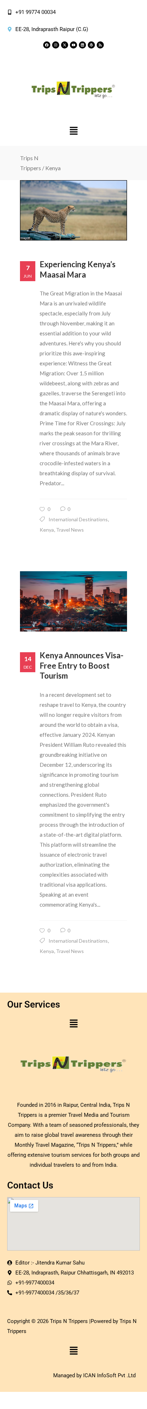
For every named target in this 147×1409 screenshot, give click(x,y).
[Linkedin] (82, 45)
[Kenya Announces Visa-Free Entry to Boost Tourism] (73, 601)
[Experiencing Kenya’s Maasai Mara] (73, 210)
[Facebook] (46, 45)
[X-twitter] (64, 45)
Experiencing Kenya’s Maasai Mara (78, 269)
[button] (73, 131)
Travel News (70, 530)
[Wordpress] (91, 45)
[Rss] (100, 45)
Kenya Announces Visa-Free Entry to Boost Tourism (81, 665)
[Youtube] (73, 45)
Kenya (47, 530)
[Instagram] (55, 45)
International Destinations (78, 519)
